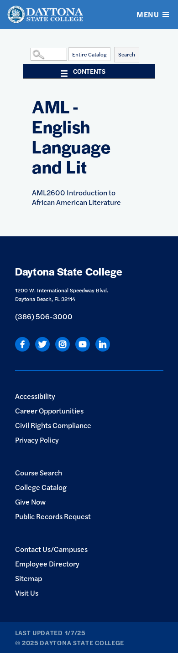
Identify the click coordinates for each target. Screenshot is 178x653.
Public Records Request (53, 516)
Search (126, 54)
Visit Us (26, 592)
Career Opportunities (49, 410)
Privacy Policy (37, 439)
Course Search (38, 472)
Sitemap (28, 578)
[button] (28, 54)
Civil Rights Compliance (53, 425)
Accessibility (35, 396)
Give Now (30, 501)
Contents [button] (89, 71)
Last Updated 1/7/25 (50, 632)
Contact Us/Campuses (51, 549)
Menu (147, 14)
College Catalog (41, 487)
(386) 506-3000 (44, 316)
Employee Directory (47, 563)
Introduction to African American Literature (76, 197)
